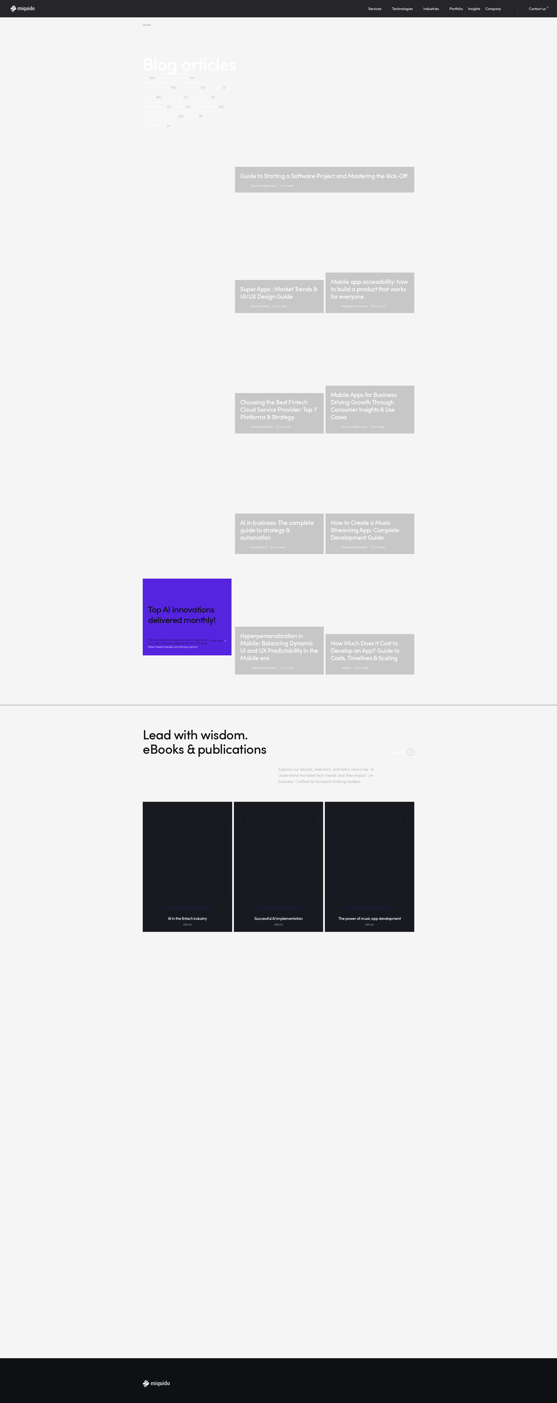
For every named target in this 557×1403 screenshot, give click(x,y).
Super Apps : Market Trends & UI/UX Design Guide (278, 292)
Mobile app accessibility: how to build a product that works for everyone (369, 289)
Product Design (210, 106)
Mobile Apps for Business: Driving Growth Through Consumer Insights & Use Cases (364, 405)
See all (399, 752)
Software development (164, 116)
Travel (196, 116)
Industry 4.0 (204, 97)
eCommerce (194, 87)
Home (147, 25)
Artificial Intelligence (178, 78)
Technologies (402, 8)
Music (183, 106)
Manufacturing (158, 106)
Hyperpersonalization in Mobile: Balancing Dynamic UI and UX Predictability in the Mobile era (279, 646)
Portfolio (456, 8)
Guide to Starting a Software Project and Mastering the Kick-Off (323, 175)
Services (374, 8)
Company (493, 8)
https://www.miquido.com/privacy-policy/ (173, 646)
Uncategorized (158, 126)
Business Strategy (161, 87)
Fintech (153, 97)
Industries (431, 8)
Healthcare (177, 97)
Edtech (218, 87)
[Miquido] (22, 9)
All (150, 78)
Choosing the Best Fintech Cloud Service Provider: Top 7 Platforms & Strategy (278, 409)
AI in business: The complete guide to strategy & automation (277, 530)
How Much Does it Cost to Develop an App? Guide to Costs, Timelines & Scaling (365, 650)
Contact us (537, 8)
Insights (474, 8)
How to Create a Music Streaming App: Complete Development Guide (365, 530)
